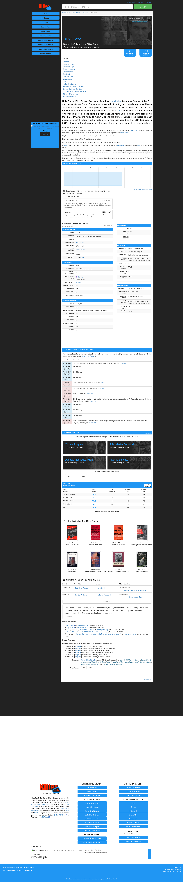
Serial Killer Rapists (81, 588)
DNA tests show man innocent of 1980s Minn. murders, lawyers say (97, 634)
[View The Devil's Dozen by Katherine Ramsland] (95, 533)
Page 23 (78, 652)
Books (140, 2)
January (78, 282)
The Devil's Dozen (81, 595)
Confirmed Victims (133, 823)
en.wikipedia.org (82, 627)
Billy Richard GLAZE (86, 630)
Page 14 (78, 646)
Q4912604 (70, 625)
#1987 (102, 388)
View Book (45, 134)
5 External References (70, 94)
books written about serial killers (50, 803)
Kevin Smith (101, 588)
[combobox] (97, 6)
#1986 (102, 383)
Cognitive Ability (68, 76)
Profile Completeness (133, 827)
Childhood (66, 74)
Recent (45, 40)
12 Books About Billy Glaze (74, 91)
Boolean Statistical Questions (72, 89)
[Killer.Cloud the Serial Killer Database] (45, 7)
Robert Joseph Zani (135, 597)
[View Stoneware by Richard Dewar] (72, 559)
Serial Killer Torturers (92, 815)
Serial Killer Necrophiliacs (92, 830)
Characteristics (68, 72)
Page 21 (78, 650)
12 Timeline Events (69, 84)
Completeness (45, 49)
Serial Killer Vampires (92, 819)
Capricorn (81, 277)
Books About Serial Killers (92, 838)
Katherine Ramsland (104, 595)
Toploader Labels (112, 879)
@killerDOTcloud (59, 815)
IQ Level (46, 22)
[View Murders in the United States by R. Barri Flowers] (95, 559)
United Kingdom (92, 791)
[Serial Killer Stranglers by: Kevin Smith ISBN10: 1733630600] (45, 127)
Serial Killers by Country (92, 795)
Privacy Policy (6, 870)
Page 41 (78, 657)
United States (124, 133)
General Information (69, 69)
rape (120, 110)
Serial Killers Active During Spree (74, 86)
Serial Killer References (133, 841)
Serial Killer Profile (69, 64)
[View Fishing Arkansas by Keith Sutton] (141, 559)
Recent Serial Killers (133, 788)
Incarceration (67, 79)
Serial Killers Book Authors (92, 842)
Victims (45, 36)
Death (65, 81)
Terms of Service (17, 870)
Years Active (45, 31)
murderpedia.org (102, 630)
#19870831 (90, 393)
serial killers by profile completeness (143, 189)
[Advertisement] (45, 88)
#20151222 (92, 423)
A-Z (45, 13)
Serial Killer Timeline (88, 356)
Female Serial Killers (92, 803)
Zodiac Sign (45, 27)
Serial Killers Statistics (88, 660)
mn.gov (105, 632)
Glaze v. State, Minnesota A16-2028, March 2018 (83, 632)
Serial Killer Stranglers (92, 827)
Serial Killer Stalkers (92, 811)
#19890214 (92, 401)
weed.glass (101, 879)
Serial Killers (131, 2)
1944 (77, 257)
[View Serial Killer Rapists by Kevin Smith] (72, 533)
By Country (46, 18)
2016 (67, 811)
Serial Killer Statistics (133, 837)
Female (45, 45)
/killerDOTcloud (44, 817)
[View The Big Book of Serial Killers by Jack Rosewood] (142, 533)
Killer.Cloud (66, 13)
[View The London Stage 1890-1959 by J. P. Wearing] (118, 559)
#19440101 (124, 363)
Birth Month (133, 811)
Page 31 (78, 655)
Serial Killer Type (68, 67)
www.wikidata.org (83, 625)
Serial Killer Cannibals (92, 823)
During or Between (133, 791)
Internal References (69, 96)
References (28, 870)
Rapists (85, 13)
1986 (65, 145)
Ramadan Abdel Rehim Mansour (135, 590)
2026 (36, 813)
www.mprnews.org (130, 634)
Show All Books (107, 602)
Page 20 (78, 648)
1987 (82, 243)
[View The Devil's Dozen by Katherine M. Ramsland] (118, 533)
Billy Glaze (70, 627)
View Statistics (45, 54)
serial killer (115, 101)
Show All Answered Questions (107, 511)
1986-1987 (134, 130)
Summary (66, 62)
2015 (82, 257)
